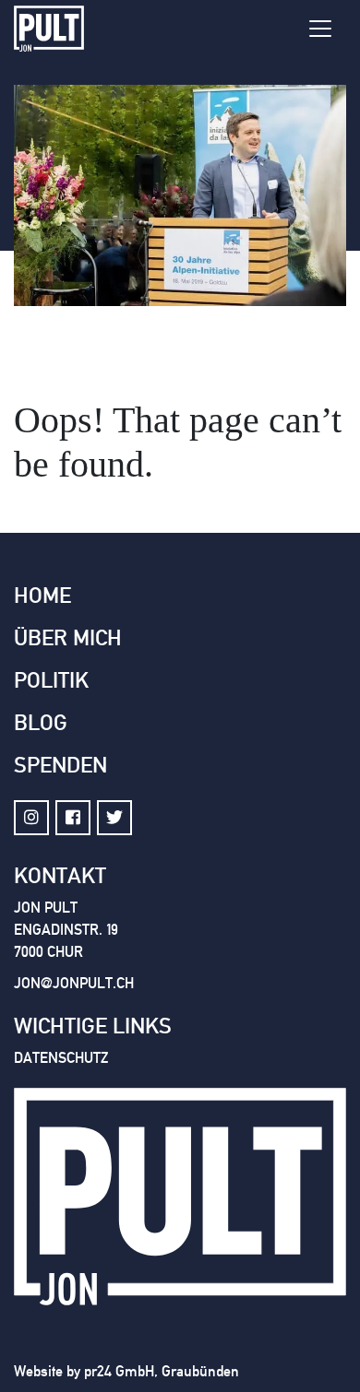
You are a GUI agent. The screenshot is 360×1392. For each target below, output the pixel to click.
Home (42, 595)
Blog (40, 723)
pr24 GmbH (119, 1371)
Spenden (60, 765)
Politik (51, 680)
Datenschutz (61, 1058)
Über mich (68, 638)
